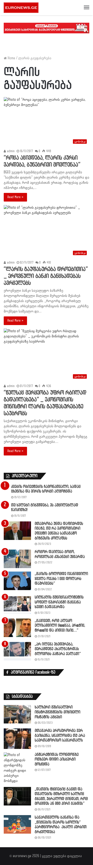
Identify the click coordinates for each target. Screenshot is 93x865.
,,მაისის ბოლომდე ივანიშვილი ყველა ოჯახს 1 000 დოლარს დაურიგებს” (61, 579)
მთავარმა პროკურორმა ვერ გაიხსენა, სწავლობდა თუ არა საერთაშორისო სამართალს (60, 735)
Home (11, 58)
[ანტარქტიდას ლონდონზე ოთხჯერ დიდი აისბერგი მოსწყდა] (17, 767)
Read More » (15, 197)
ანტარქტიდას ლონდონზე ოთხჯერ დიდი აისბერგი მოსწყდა (57, 759)
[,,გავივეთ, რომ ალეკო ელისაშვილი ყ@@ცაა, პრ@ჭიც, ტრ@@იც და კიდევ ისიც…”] (17, 627)
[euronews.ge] (21, 7)
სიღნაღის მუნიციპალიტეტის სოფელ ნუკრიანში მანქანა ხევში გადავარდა (59, 602)
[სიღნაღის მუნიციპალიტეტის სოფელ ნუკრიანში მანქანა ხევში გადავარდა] (17, 604)
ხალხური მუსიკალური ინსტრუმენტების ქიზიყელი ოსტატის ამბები (57, 712)
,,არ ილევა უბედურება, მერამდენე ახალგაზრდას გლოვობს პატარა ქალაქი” (58, 649)
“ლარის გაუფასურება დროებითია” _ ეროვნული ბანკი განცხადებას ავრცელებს (46, 276)
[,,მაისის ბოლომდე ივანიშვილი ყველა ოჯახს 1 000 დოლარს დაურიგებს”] (17, 581)
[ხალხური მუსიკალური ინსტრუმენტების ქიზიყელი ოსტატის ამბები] (17, 714)
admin (10, 151)
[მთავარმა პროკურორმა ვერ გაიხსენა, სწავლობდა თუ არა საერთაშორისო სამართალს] (17, 738)
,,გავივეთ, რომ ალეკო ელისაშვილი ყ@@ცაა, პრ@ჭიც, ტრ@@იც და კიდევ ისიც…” (60, 626)
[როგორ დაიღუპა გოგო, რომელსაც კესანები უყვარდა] (17, 559)
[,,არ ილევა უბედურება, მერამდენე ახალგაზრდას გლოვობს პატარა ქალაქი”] (17, 651)
